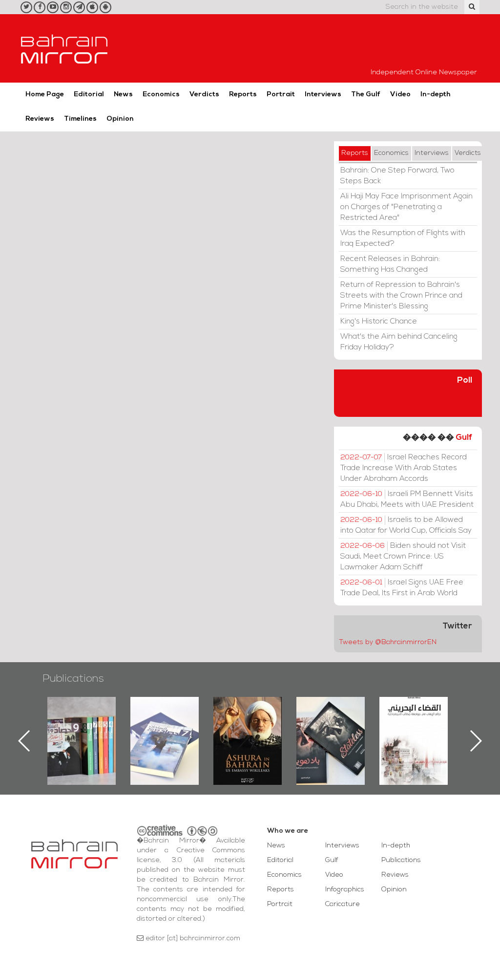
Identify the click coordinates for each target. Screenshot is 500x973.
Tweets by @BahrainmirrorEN (388, 642)
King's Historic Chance (378, 321)
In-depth (435, 94)
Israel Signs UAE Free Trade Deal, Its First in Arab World (401, 588)
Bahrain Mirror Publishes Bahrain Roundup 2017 (165, 725)
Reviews (39, 119)
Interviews (323, 94)
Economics (161, 94)
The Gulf (365, 94)
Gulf (464, 437)
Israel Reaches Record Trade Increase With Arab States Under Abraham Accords (403, 468)
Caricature (342, 904)
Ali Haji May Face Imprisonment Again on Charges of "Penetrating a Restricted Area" (406, 207)
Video (400, 94)
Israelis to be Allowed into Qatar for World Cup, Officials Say (406, 525)
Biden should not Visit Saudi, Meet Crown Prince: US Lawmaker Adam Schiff (403, 556)
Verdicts (204, 94)
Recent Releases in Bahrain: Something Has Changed (390, 264)
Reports (243, 94)
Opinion (120, 119)
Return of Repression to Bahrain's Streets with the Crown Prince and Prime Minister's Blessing (401, 295)
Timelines (80, 119)
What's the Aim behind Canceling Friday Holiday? (399, 342)
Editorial (89, 94)
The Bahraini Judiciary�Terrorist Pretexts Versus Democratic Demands (415, 731)
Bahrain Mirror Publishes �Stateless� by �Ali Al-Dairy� (330, 725)
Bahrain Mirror (64, 48)
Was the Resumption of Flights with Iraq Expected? (402, 238)
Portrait (281, 94)
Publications (73, 679)
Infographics (344, 889)
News (123, 94)
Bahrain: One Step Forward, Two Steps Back (397, 176)
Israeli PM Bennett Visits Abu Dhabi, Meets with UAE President (407, 499)
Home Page (44, 94)
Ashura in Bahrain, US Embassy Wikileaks (248, 725)
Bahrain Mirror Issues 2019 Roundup (82, 719)
